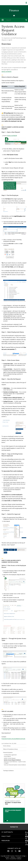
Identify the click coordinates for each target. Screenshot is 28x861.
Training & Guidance (8, 770)
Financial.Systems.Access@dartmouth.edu (13, 739)
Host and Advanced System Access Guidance (15, 765)
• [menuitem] (26, 856)
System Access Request (9, 758)
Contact (19, 857)
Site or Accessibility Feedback (13, 858)
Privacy (7, 857)
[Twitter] (16, 851)
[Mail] (14, 15)
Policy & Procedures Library (10, 749)
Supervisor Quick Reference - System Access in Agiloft (15, 762)
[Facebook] (8, 851)
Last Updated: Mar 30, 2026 (9, 743)
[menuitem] (14, 15)
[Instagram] (12, 851)
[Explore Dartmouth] (27, 3)
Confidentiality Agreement (10, 754)
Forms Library (6, 746)
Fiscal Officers (7, 756)
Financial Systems (8, 752)
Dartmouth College (9, 2)
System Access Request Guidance (12, 760)
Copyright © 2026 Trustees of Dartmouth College (13, 856)
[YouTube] (19, 851)
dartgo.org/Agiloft (6, 71)
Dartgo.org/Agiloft (12, 135)
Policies (13, 857)
